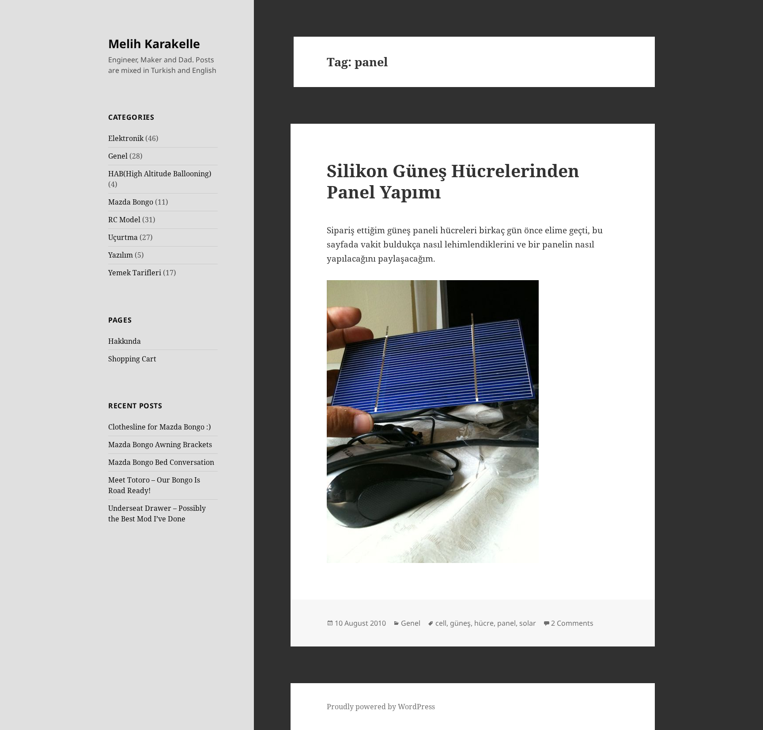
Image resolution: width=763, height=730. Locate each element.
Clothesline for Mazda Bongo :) (159, 427)
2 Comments (572, 623)
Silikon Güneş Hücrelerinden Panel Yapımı (453, 181)
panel (506, 623)
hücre (484, 623)
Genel (118, 156)
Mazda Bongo (130, 202)
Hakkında (124, 341)
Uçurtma (123, 237)
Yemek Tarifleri (134, 273)
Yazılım (120, 255)
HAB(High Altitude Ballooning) (160, 174)
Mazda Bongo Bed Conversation (161, 462)
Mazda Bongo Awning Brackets (160, 444)
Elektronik (126, 138)
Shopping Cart (132, 359)
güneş (460, 623)
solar (527, 623)
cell (440, 623)
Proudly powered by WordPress (381, 706)
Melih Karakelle (154, 43)
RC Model (124, 219)
